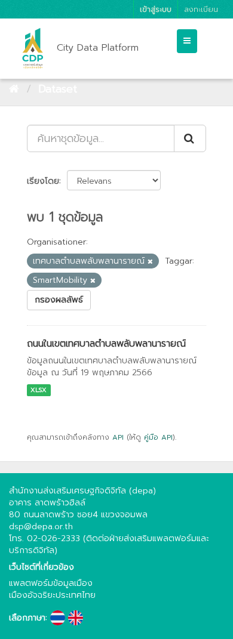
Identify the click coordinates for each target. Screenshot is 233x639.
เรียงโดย (43, 181)
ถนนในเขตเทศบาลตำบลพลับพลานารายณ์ (106, 344)
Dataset (57, 89)
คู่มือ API (158, 437)
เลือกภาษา (27, 618)
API (118, 437)
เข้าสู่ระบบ (155, 9)
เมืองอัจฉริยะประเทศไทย (52, 595)
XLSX (38, 389)
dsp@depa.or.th (41, 526)
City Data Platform (98, 48)
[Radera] (150, 262)
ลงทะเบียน (201, 9)
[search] (190, 138)
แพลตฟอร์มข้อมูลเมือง (51, 583)
